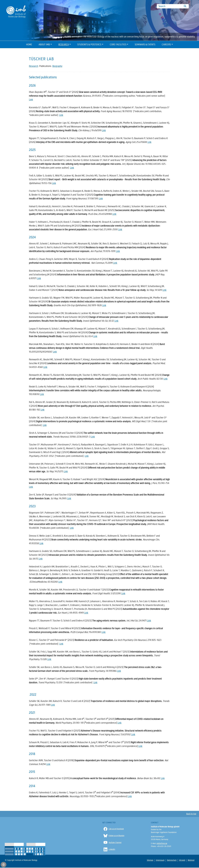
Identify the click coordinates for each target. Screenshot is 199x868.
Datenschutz (171, 860)
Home (29, 44)
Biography (57, 66)
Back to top (191, 813)
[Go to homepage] (16, 11)
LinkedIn (112, 849)
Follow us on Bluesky (116, 835)
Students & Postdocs (89, 44)
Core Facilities (118, 44)
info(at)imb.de (161, 843)
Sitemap (150, 860)
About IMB (44, 44)
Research (63, 44)
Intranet (182, 860)
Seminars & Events (145, 44)
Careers (166, 44)
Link (31, 99)
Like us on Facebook (116, 829)
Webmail (191, 860)
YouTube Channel (115, 842)
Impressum (160, 860)
